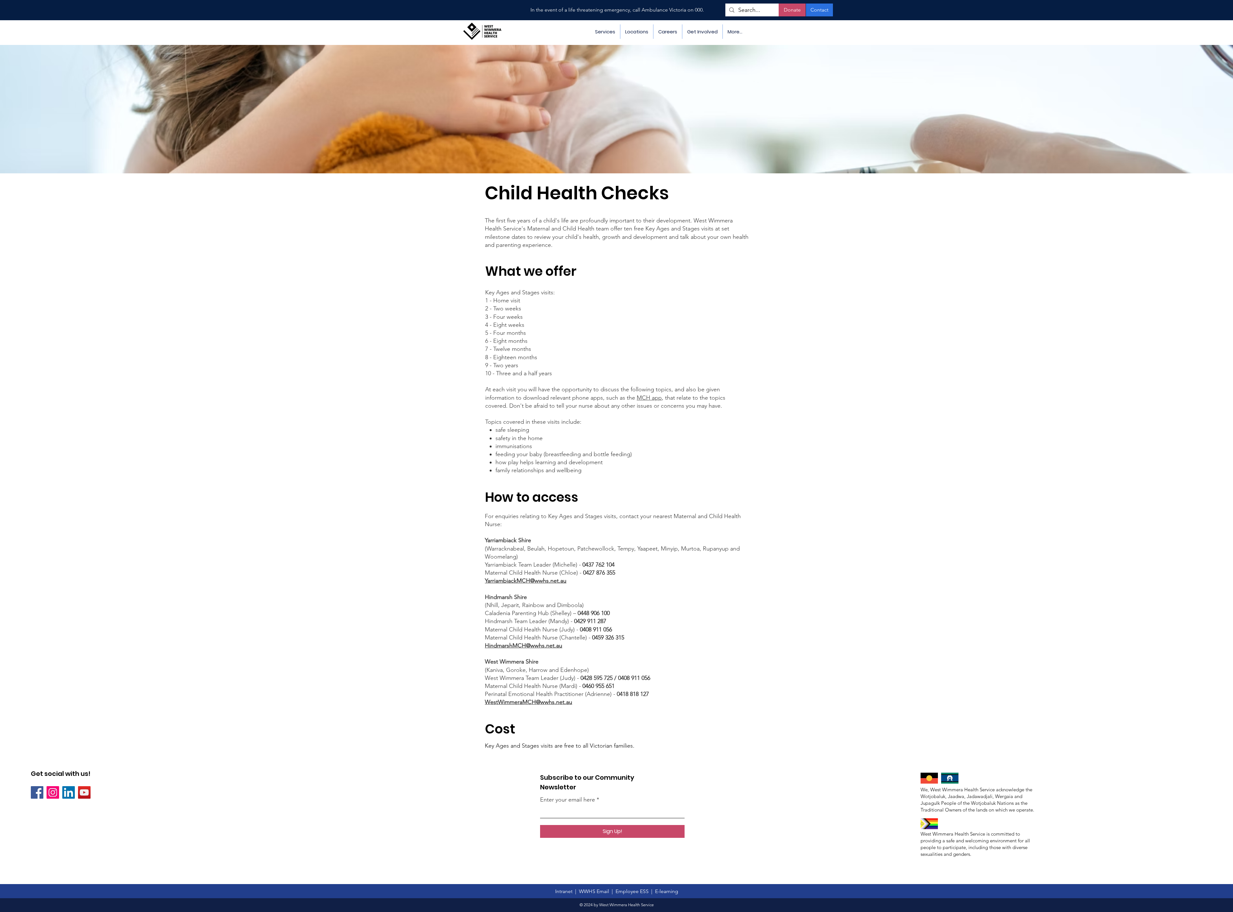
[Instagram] (53, 792)
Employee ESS (633, 891)
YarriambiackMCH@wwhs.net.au (525, 580)
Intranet (565, 891)
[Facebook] (37, 792)
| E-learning (664, 891)
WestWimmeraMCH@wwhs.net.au (528, 702)
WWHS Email (594, 891)
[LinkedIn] (68, 792)
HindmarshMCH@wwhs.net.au (523, 645)
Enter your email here (567, 800)
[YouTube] (84, 792)
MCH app (649, 397)
